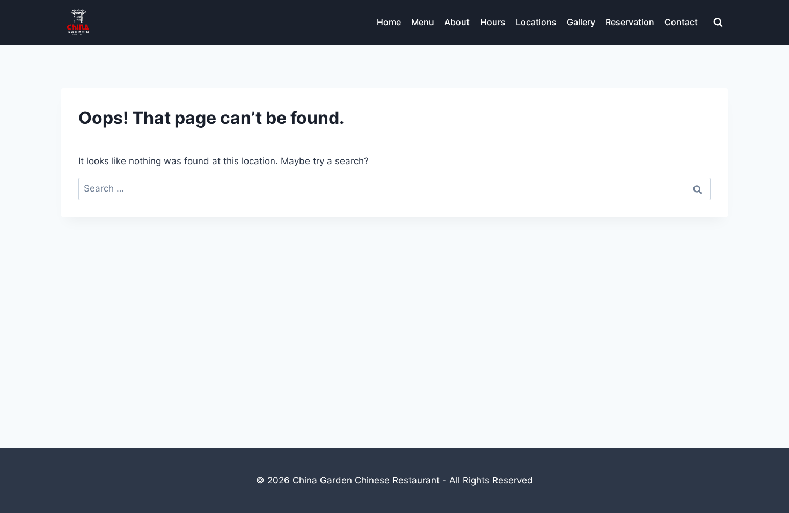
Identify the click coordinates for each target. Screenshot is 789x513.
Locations (536, 22)
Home (389, 22)
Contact (681, 22)
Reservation (629, 22)
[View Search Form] (718, 22)
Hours (493, 22)
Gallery (581, 22)
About (457, 22)
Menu (422, 22)
